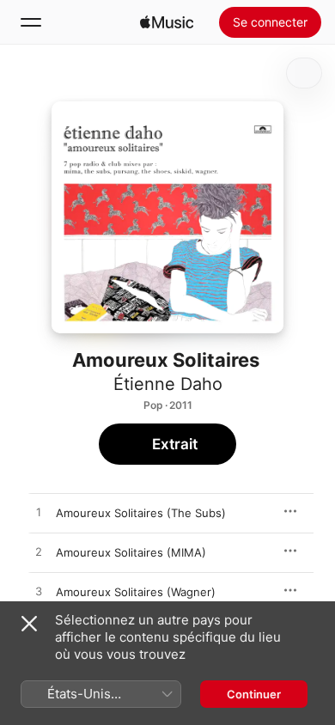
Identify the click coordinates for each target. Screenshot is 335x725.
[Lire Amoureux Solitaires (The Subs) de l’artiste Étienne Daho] (38, 513)
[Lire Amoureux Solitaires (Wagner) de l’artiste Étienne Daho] (38, 592)
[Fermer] (29, 623)
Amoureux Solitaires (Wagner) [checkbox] (136, 592)
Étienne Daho (167, 384)
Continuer (254, 694)
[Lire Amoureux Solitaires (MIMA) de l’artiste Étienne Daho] (38, 552)
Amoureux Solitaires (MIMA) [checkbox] (131, 552)
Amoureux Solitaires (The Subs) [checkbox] (141, 513)
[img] (166, 22)
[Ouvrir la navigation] (31, 22)
